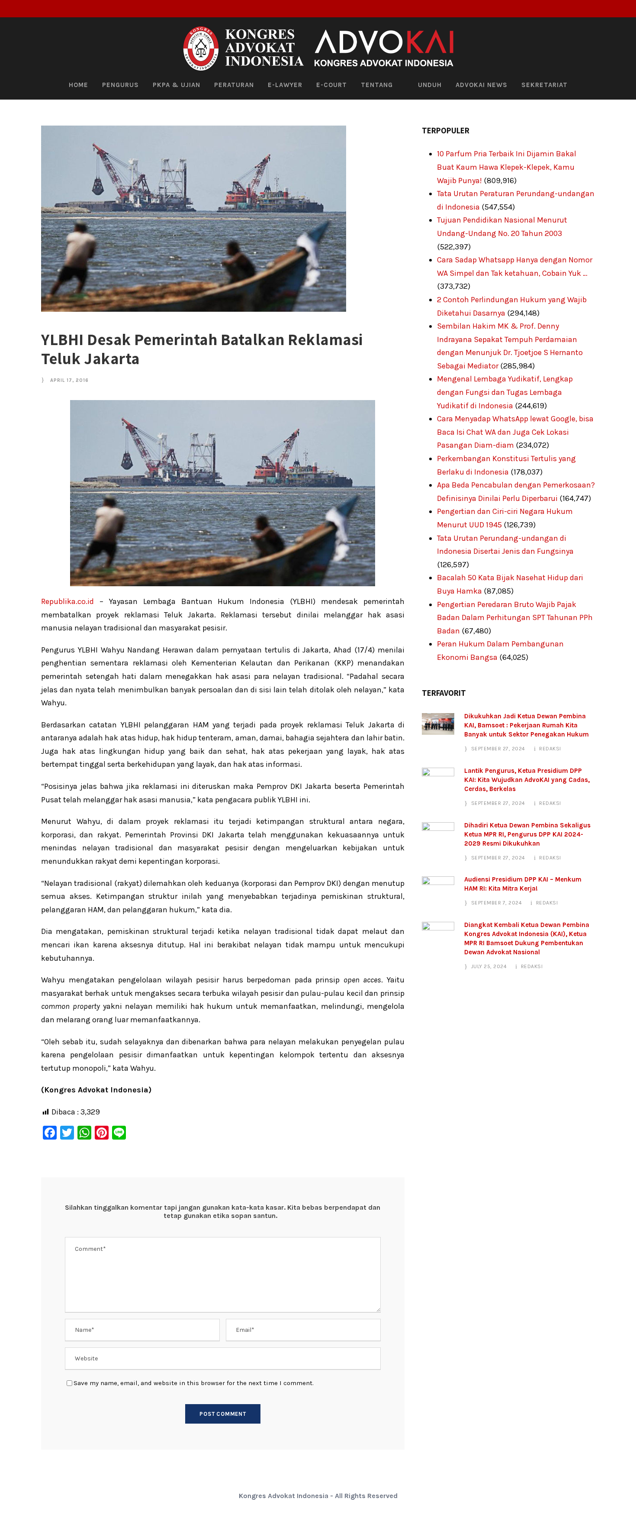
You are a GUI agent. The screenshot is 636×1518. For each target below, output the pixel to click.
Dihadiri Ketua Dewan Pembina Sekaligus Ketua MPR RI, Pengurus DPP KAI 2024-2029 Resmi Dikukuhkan (527, 834)
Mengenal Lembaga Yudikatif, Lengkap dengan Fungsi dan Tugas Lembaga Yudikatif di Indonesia (505, 392)
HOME (78, 85)
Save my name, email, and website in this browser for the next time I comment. (194, 1383)
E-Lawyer (285, 85)
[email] (582, 9)
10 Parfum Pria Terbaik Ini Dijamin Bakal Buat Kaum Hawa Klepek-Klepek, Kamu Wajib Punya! (506, 167)
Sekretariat (544, 85)
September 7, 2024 (496, 903)
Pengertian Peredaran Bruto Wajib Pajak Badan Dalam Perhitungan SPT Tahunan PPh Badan (515, 618)
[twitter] (610, 9)
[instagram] (624, 9)
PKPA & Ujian (176, 85)
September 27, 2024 (498, 749)
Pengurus (120, 85)
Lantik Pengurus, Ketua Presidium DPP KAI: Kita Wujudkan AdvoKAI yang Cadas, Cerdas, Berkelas (527, 780)
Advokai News (482, 85)
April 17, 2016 (69, 380)
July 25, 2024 (489, 966)
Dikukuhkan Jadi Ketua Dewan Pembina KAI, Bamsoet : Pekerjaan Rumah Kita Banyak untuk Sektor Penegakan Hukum (526, 725)
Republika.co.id (67, 601)
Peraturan (234, 85)
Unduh (430, 85)
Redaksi (550, 749)
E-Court (331, 85)
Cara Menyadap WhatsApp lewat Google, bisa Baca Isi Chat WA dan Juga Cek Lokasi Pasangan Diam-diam (515, 432)
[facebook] (596, 9)
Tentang (377, 85)
